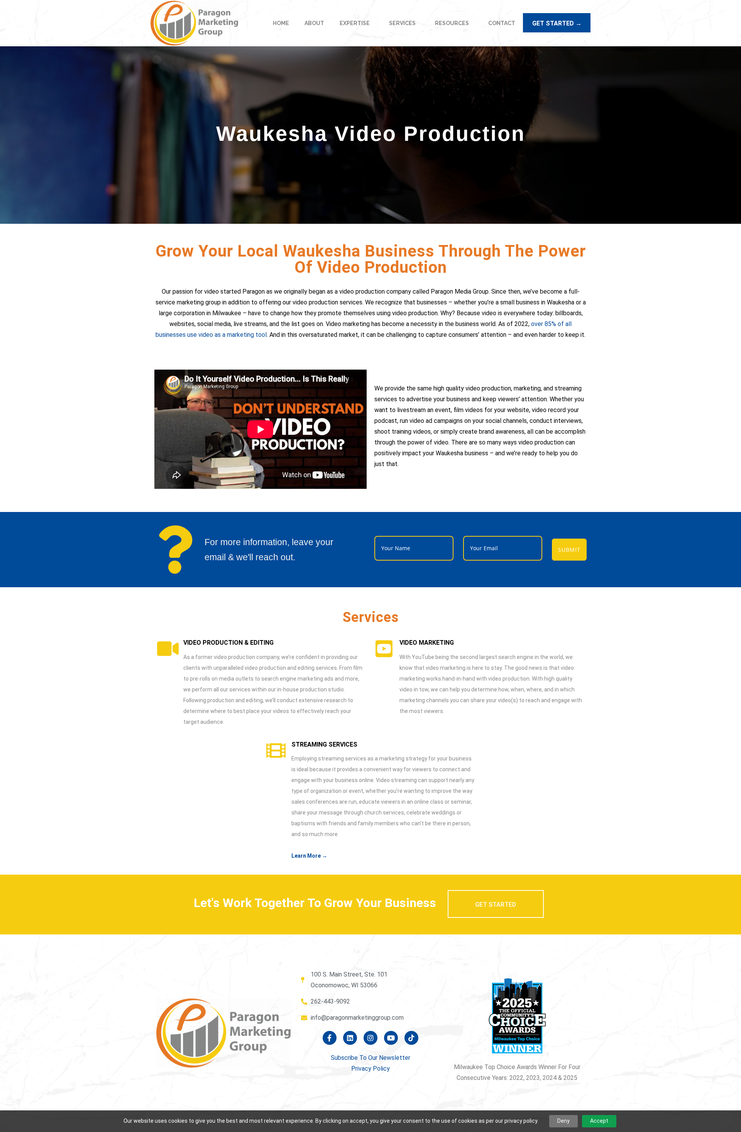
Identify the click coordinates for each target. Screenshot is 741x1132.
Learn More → (309, 856)
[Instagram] (370, 1038)
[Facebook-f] (330, 1038)
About (314, 23)
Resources (452, 23)
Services (402, 23)
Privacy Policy (370, 1068)
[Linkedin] (350, 1038)
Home (281, 23)
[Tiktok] (411, 1038)
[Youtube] (391, 1038)
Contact (501, 23)
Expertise (355, 23)
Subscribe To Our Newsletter (370, 1057)
